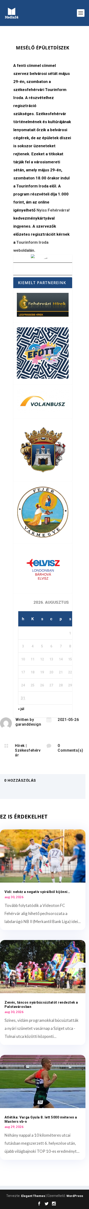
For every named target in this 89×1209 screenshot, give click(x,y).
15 (70, 659)
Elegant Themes (33, 1196)
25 (32, 685)
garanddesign (28, 724)
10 (23, 659)
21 (61, 672)
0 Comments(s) (70, 748)
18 (32, 672)
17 (23, 672)
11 (32, 659)
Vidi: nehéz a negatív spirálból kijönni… (37, 892)
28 (61, 685)
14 (61, 659)
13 (51, 659)
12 (42, 659)
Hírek (20, 745)
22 (70, 672)
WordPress (74, 1196)
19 (42, 672)
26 (42, 685)
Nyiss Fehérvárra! (53, 210)
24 (23, 685)
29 (70, 685)
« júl (21, 709)
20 (51, 672)
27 (51, 685)
